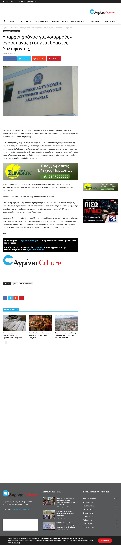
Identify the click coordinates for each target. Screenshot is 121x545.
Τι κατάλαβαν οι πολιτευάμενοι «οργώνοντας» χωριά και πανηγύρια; (40, 335)
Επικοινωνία (109, 21)
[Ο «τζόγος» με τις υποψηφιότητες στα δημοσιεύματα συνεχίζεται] (14, 323)
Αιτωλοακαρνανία (26, 283)
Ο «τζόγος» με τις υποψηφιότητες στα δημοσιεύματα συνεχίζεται (12, 335)
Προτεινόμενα (15, 31)
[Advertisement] (40, 122)
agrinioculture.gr (29, 240)
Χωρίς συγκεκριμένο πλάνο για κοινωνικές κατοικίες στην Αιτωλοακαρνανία (66, 335)
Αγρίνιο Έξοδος (59, 21)
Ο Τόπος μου (93, 21)
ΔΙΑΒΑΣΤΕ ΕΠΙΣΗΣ (11, 310)
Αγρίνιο (14, 283)
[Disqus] (40, 381)
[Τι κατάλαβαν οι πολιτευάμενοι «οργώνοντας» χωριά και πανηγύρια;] (40, 323)
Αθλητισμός (76, 21)
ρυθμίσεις (16, 543)
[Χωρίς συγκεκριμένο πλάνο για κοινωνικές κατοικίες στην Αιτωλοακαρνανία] (66, 323)
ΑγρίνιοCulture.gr (35, 249)
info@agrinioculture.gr (21, 509)
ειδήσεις (39, 247)
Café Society (25, 21)
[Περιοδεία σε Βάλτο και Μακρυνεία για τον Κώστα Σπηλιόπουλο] (49, 514)
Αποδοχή (105, 540)
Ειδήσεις (11, 21)
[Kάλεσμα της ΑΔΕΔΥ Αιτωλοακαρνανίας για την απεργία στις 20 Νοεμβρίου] (49, 526)
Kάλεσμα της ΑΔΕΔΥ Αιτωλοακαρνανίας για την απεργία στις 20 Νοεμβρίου (65, 525)
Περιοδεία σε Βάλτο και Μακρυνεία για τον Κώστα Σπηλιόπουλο (65, 514)
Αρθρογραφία (41, 21)
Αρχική (5, 28)
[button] (116, 1)
